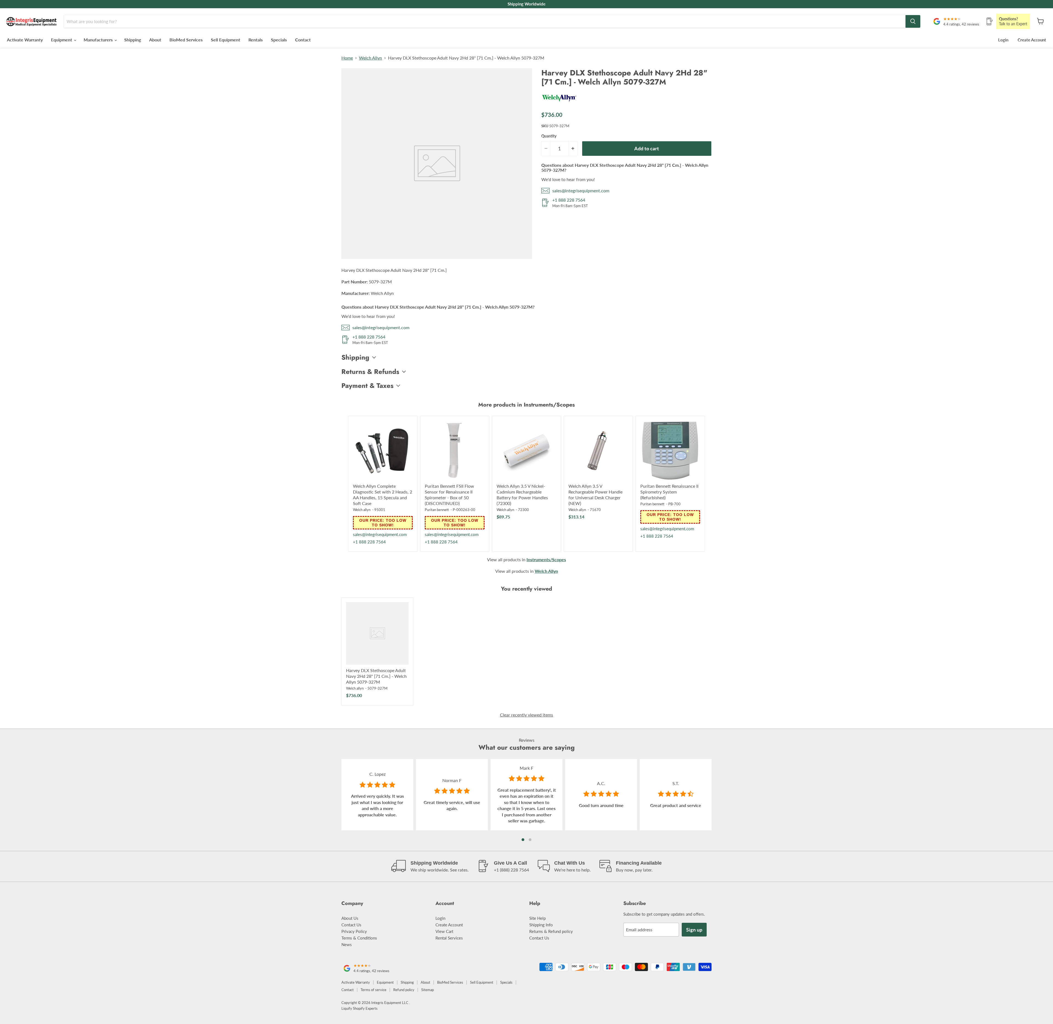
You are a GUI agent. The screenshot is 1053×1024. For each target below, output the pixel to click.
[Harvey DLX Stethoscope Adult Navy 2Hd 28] (377, 633)
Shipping (132, 39)
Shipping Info (541, 924)
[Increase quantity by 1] (573, 148)
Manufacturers (99, 39)
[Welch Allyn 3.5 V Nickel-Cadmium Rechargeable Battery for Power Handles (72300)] (526, 450)
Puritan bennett (437, 509)
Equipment (62, 39)
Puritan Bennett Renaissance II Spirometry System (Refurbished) (669, 491)
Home (347, 57)
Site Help (537, 918)
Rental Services (449, 937)
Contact (303, 39)
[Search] (912, 21)
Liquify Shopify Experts (359, 1008)
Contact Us (351, 924)
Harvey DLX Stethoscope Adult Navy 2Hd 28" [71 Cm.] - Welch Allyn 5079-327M (376, 676)
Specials (279, 39)
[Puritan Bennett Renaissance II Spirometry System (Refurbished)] (670, 450)
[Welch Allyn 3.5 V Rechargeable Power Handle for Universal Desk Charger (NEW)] (598, 450)
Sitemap (427, 990)
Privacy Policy (354, 931)
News (346, 944)
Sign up (694, 930)
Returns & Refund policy (551, 931)
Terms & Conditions (359, 937)
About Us (349, 918)
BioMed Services (186, 39)
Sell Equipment (225, 39)
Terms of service (373, 990)
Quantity (548, 136)
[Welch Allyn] (559, 103)
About (155, 39)
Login (1003, 39)
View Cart (444, 931)
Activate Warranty (25, 39)
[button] (523, 839)
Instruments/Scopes (546, 559)
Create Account (1032, 39)
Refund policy (403, 990)
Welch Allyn (370, 57)
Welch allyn (361, 509)
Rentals (255, 39)
